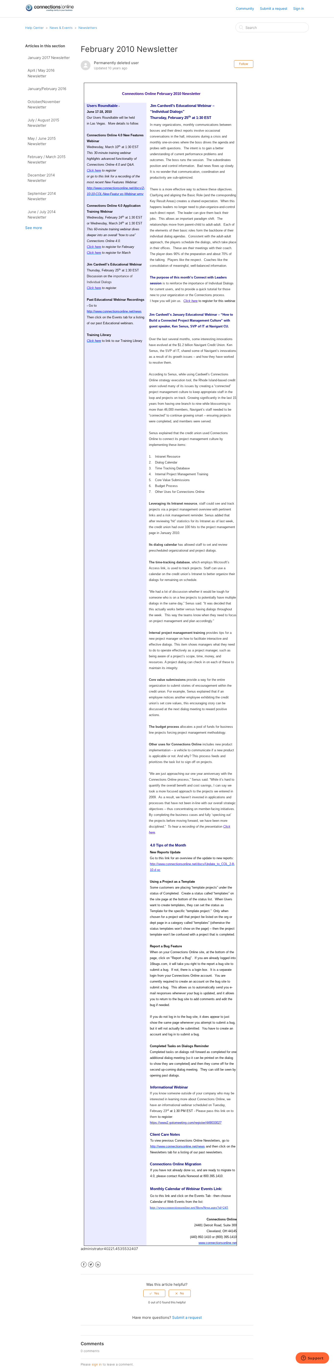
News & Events (61, 28)
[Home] (49, 10)
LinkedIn (98, 1265)
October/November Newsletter (44, 104)
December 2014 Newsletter (41, 178)
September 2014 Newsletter (42, 196)
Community (245, 8)
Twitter (91, 1265)
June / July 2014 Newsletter (42, 214)
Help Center (34, 28)
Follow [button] (243, 64)
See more (33, 227)
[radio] (154, 1293)
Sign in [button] (298, 8)
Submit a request (273, 8)
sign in (97, 1364)
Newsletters (87, 28)
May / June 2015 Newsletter (42, 141)
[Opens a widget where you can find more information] (312, 1358)
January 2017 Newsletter (49, 57)
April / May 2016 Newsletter (41, 73)
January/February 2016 (47, 88)
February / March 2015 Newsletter (47, 159)
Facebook (84, 1265)
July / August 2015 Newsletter (43, 123)
